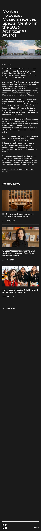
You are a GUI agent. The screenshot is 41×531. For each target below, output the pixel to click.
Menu (36, 528)
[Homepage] (4, 526)
